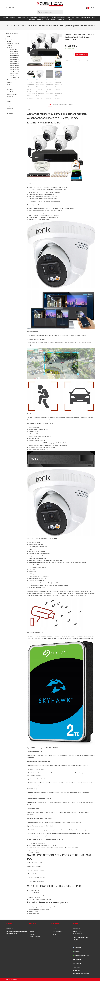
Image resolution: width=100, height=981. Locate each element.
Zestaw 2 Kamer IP (14, 51)
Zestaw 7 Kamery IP (14, 61)
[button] (60, 35)
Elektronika (31, 20)
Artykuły (70, 20)
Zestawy (5, 17)
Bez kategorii (10, 113)
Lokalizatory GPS (44, 17)
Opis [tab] (50, 104)
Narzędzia (40, 20)
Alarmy (94, 17)
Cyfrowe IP (72, 60)
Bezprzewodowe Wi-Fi (12, 79)
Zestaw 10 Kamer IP (14, 65)
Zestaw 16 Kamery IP (14, 71)
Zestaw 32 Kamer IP (14, 73)
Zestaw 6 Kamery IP (14, 59)
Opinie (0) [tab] (71, 104)
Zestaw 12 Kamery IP (14, 67)
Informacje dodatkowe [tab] (60, 104)
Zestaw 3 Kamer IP (14, 53)
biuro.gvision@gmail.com (83, 955)
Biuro (47, 20)
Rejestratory (21, 17)
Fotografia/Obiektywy (12, 94)
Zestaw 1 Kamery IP (14, 49)
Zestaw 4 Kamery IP (84, 60)
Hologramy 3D (85, 17)
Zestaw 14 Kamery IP (14, 69)
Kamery (12, 17)
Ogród (53, 20)
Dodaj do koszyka (81, 54)
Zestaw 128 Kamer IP (14, 77)
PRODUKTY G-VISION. (12, 111)
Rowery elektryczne (73, 17)
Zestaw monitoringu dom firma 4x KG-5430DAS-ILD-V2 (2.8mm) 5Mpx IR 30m (77, 25)
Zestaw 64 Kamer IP (14, 75)
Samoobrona (61, 20)
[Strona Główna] (53, 25)
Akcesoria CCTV (32, 17)
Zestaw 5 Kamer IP (14, 57)
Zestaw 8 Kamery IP (14, 63)
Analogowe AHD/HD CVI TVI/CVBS (13, 44)
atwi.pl (15, 979)
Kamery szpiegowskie (58, 17)
